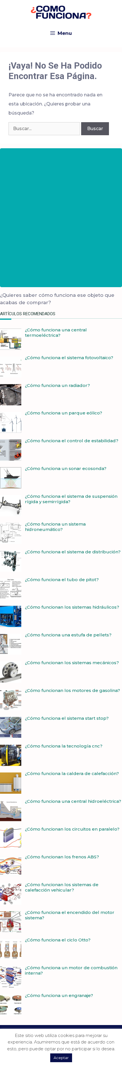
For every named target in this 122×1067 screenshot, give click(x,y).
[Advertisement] (61, 218)
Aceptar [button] (61, 1057)
